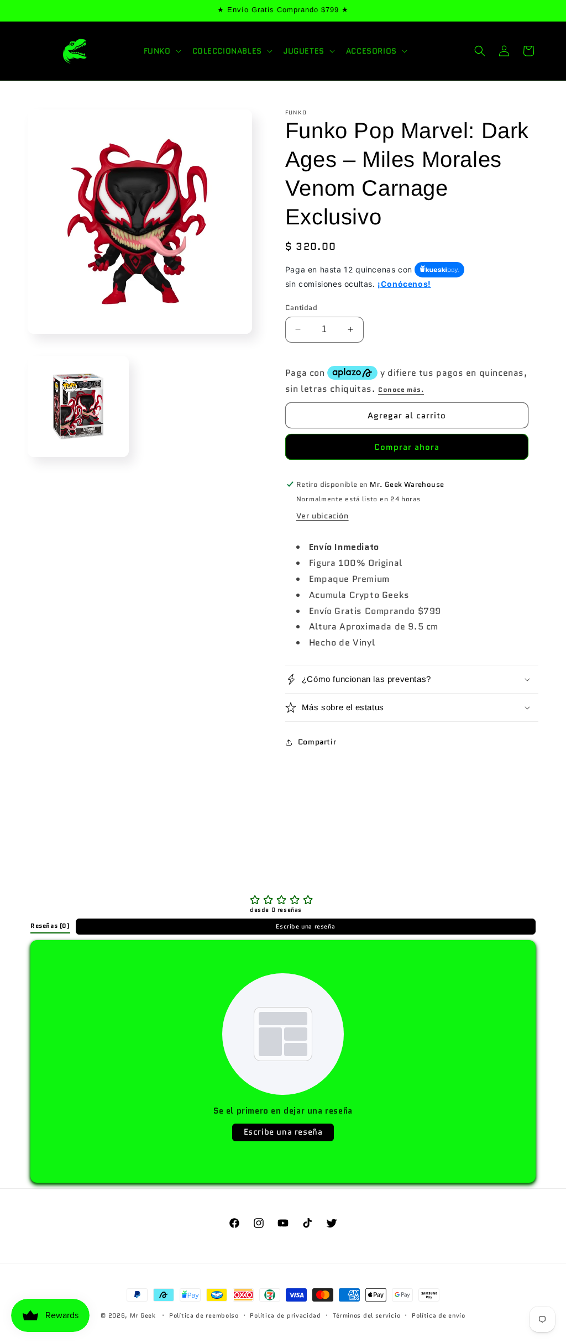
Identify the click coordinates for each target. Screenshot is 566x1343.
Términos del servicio (367, 1315)
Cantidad (301, 307)
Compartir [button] (317, 741)
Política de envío (438, 1315)
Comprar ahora (406, 447)
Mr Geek (143, 1315)
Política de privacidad (285, 1315)
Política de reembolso (204, 1315)
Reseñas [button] (50, 925)
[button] (161, 50)
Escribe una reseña (305, 926)
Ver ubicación (322, 515)
